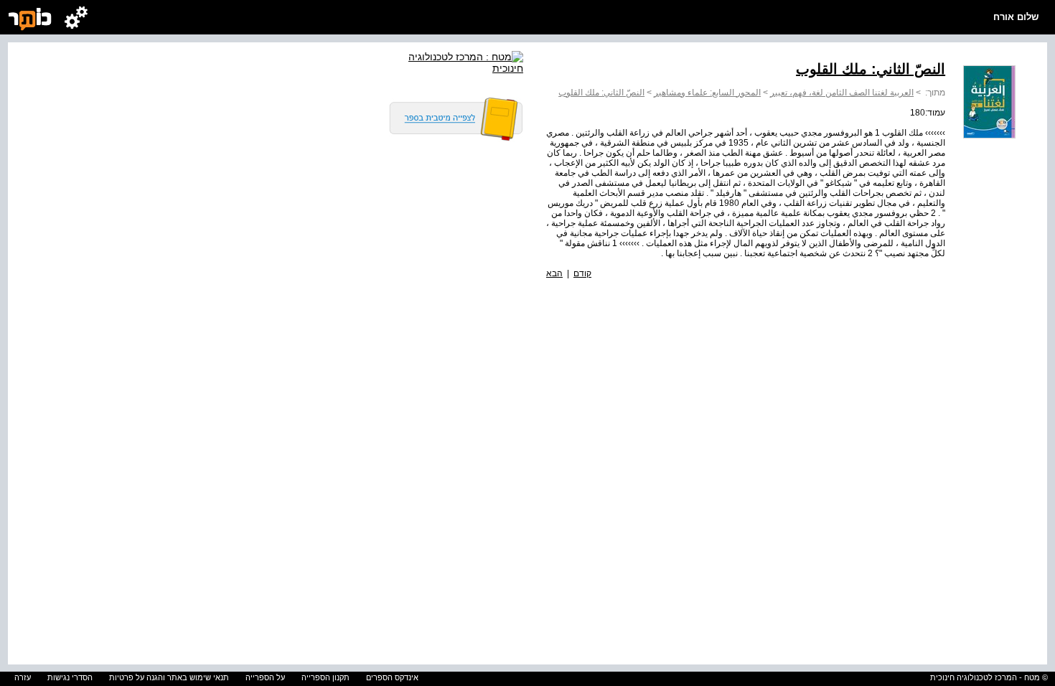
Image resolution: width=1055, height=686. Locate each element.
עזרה (22, 677)
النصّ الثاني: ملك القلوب (601, 93)
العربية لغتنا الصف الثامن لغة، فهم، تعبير (842, 93)
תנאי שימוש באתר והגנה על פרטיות (169, 677)
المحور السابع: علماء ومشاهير (707, 93)
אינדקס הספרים (392, 677)
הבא (554, 273)
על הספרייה (265, 677)
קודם (582, 273)
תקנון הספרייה (325, 677)
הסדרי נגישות (70, 677)
